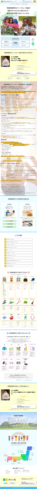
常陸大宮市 (9, 419)
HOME (7, 470)
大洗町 (12, 426)
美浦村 (21, 426)
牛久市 (25, 422)
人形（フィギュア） (18, 285)
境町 (15, 419)
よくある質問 (27, 78)
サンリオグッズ (11, 285)
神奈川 (29, 460)
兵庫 (18, 462)
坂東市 (12, 424)
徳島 (12, 463)
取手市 (22, 422)
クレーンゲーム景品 (11, 288)
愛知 (20, 452)
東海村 (18, 426)
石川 (20, 451)
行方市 (9, 425)
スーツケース (25, 287)
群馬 (31, 459)
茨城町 (12, 425)
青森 (31, 453)
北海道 (33, 448)
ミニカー (18, 286)
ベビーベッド (25, 324)
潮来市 (20, 423)
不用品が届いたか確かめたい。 (11, 239)
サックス (32, 309)
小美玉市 (9, 426)
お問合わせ (12, 483)
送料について (10, 78)
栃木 (30, 459)
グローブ (18, 310)
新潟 (22, 450)
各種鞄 (24, 288)
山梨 (20, 450)
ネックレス (32, 326)
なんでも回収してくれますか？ (11, 244)
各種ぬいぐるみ (11, 289)
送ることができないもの (27, 471)
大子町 (15, 425)
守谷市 (23, 423)
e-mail (33, 41)
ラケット (18, 306)
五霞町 (13, 419)
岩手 (32, 453)
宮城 (32, 455)
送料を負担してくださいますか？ (11, 252)
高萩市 (13, 422)
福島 (32, 454)
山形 (31, 454)
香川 (11, 463)
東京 (29, 458)
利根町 (18, 419)
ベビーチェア (25, 325)
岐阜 (22, 452)
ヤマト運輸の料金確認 (9, 223)
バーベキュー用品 (25, 308)
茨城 (29, 459)
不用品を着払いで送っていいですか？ (11, 263)
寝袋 (24, 309)
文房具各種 (11, 306)
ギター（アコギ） (32, 307)
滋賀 (17, 463)
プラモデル (18, 287)
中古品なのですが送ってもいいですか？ (12, 247)
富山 (22, 451)
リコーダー (32, 310)
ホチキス (11, 309)
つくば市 (9, 423)
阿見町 (24, 426)
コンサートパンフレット (4, 296)
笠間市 (19, 422)
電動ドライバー (4, 306)
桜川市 (23, 424)
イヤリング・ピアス (33, 325)
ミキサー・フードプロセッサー (11, 326)
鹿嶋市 (17, 423)
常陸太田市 (9, 422)
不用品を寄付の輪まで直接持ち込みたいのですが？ (13, 260)
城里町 (15, 426)
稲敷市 (15, 424)
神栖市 (26, 424)
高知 (14, 463)
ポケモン (11, 286)
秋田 (31, 455)
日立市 (24, 419)
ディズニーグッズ (11, 284)
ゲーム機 (18, 288)
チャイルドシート (25, 323)
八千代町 (18, 425)
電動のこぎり (4, 308)
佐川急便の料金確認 (9, 226)
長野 (21, 450)
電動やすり (4, 307)
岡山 (13, 454)
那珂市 (26, 423)
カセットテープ (32, 311)
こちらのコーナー (20, 76)
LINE (33, 45)
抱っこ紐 (25, 326)
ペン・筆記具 (11, 307)
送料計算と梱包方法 (26, 470)
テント (24, 306)
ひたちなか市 (13, 423)
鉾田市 (21, 425)
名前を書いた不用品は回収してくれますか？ (12, 241)
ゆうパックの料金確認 (9, 220)
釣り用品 (18, 309)
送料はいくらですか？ (9, 249)
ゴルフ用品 (18, 307)
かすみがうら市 (19, 424)
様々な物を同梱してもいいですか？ (11, 255)
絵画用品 (11, 308)
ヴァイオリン (32, 308)
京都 (19, 462)
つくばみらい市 (25, 425)
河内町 (27, 426)
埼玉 (30, 458)
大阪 (17, 462)
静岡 (21, 452)
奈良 (18, 463)
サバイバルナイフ (25, 311)
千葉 (31, 458)
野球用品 (18, 308)
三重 (23, 452)
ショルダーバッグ (25, 286)
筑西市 (9, 424)
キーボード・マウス (33, 286)
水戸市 (21, 419)
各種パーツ (32, 288)
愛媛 (13, 463)
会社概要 (5, 483)
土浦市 (27, 419)
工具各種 (4, 309)
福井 (21, 451)
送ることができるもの (18, 471)
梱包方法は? (18, 78)
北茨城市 (16, 422)
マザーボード (32, 287)
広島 (12, 454)
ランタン (25, 310)
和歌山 (20, 463)
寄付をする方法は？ (17, 470)
